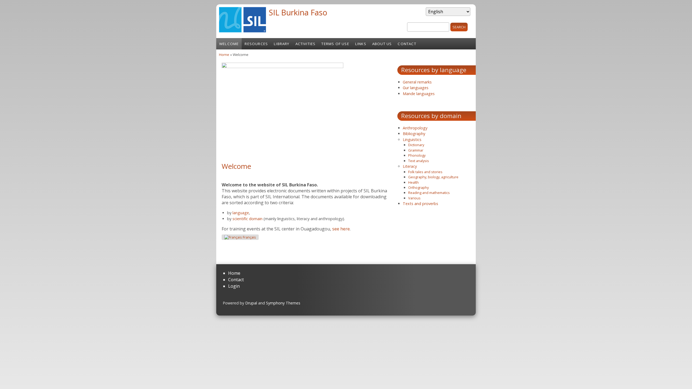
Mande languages (419, 93)
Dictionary (416, 144)
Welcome (229, 43)
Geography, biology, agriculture (433, 177)
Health (413, 182)
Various (414, 198)
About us (382, 43)
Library (281, 43)
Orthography (418, 187)
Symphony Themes (283, 303)
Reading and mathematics (429, 192)
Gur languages (415, 87)
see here (341, 229)
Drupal (251, 303)
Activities (305, 43)
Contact (407, 43)
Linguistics (412, 139)
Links (360, 43)
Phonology (416, 155)
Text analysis (418, 160)
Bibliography (414, 133)
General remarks (417, 82)
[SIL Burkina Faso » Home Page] (242, 31)
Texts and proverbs (420, 203)
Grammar (415, 150)
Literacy (410, 166)
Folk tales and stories (425, 171)
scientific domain (247, 218)
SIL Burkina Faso (298, 12)
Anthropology (415, 127)
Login (234, 286)
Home (224, 54)
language (240, 212)
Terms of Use (335, 43)
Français (249, 237)
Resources (256, 43)
